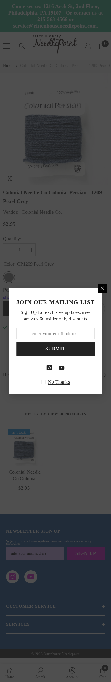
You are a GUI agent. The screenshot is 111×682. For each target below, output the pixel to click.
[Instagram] (49, 368)
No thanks (59, 381)
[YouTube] (62, 368)
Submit (55, 348)
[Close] (102, 288)
